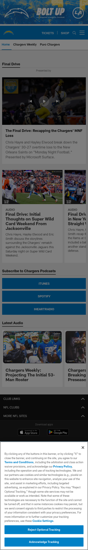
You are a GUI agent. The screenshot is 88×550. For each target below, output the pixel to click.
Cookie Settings (42, 520)
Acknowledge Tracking (44, 542)
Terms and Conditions (19, 462)
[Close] (83, 447)
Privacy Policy (62, 466)
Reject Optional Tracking (44, 529)
